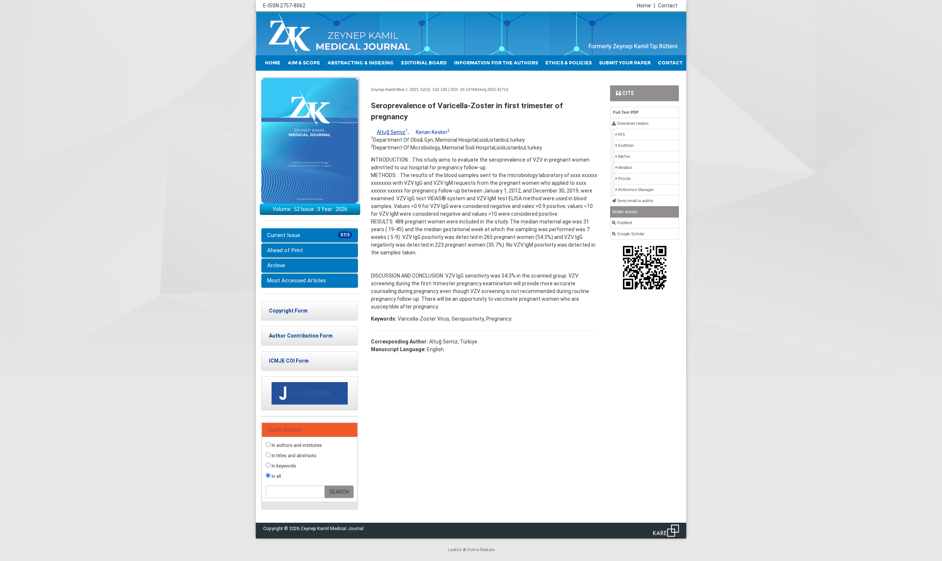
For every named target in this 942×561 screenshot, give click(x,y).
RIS (621, 134)
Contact (667, 5)
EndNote (625, 145)
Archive (276, 265)
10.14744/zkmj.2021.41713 (484, 89)
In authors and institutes (296, 445)
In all (275, 476)
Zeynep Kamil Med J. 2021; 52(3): (401, 89)
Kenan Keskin (431, 132)
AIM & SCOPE (304, 63)
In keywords (283, 466)
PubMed (624, 222)
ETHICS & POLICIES (568, 63)
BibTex (623, 156)
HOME (272, 63)
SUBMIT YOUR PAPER (625, 63)
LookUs (455, 549)
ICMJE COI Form (289, 361)
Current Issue (308, 235)
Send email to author (635, 200)
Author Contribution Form (301, 336)
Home (646, 5)
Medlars (625, 167)
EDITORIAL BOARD (424, 63)
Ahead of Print (285, 250)
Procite (624, 178)
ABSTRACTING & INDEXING (360, 63)
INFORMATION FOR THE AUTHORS (496, 63)
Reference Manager (635, 189)
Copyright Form (288, 311)
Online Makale (481, 549)
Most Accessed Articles (296, 280)
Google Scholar (630, 234)
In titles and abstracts (293, 455)
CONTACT (670, 63)
